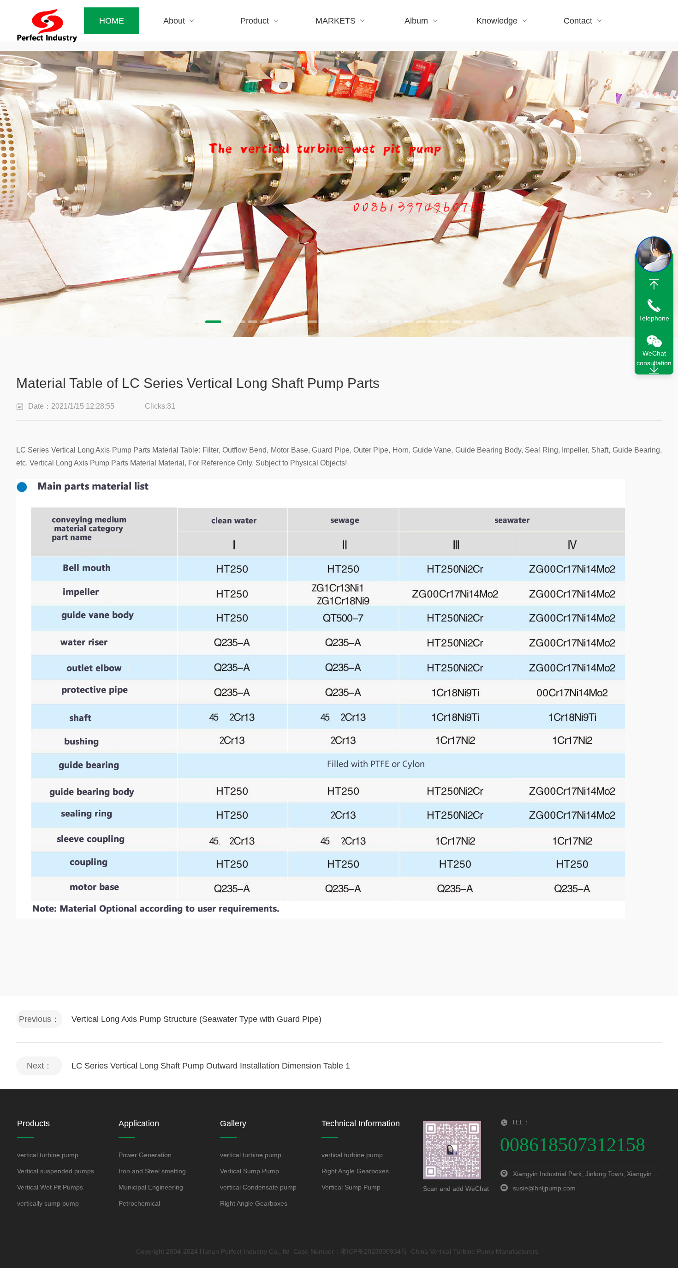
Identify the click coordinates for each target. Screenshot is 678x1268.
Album (416, 20)
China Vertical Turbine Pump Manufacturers (474, 1251)
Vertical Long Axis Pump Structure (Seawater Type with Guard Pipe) (196, 1019)
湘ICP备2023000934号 (373, 1251)
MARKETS (335, 20)
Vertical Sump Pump (249, 1171)
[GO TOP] (654, 284)
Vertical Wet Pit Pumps (50, 1187)
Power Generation (145, 1155)
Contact (578, 20)
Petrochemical (139, 1203)
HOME (111, 20)
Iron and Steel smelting (152, 1171)
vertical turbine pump (47, 1155)
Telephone (654, 318)
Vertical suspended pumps (55, 1171)
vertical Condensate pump (258, 1187)
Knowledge (496, 20)
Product (254, 20)
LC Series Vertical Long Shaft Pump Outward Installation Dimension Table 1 (210, 1065)
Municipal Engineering (151, 1187)
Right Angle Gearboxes (253, 1203)
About (174, 20)
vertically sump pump (48, 1203)
